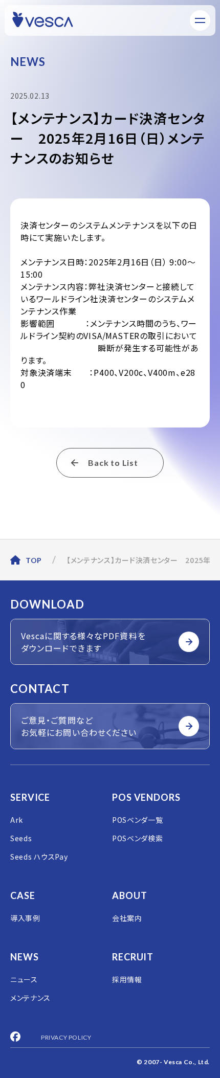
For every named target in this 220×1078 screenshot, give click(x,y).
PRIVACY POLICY (66, 1037)
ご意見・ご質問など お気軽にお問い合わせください (79, 726)
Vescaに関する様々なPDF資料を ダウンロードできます (83, 642)
